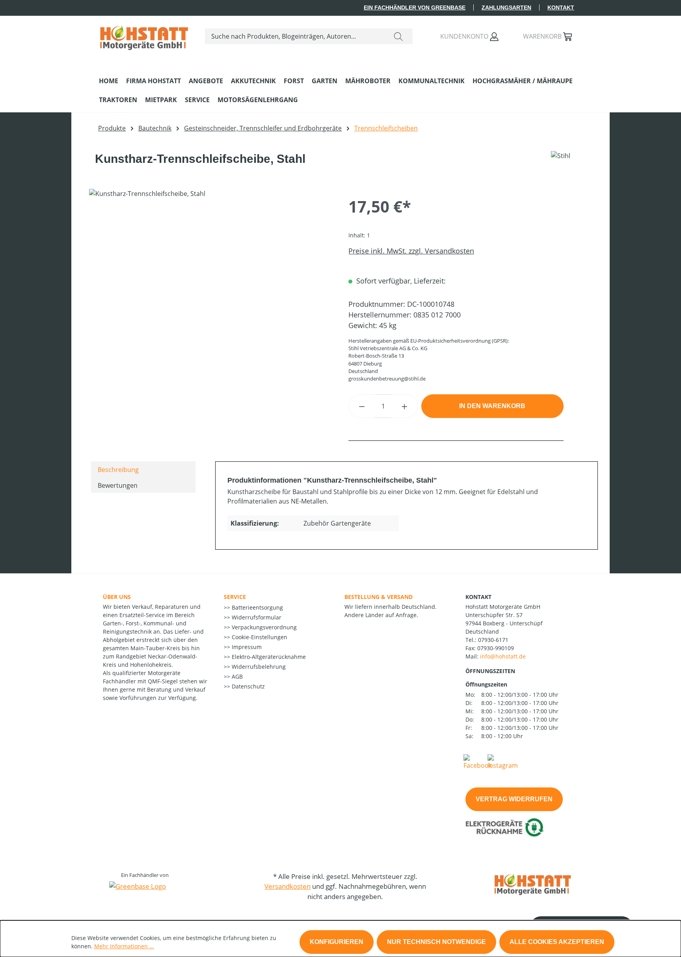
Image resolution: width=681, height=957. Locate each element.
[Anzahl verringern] (361, 406)
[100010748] (210, 273)
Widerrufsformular (255, 617)
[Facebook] (477, 761)
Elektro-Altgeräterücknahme (268, 656)
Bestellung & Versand (378, 597)
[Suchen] (398, 36)
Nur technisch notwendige (436, 941)
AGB (236, 676)
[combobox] (295, 36)
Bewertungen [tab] (118, 485)
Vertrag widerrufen (514, 799)
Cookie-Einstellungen (258, 637)
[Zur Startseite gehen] (144, 34)
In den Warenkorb (492, 406)
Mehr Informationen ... (124, 946)
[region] (210, 273)
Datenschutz (247, 686)
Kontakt (560, 7)
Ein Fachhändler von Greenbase (414, 7)
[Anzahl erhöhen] (404, 406)
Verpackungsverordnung (263, 627)
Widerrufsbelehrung (258, 666)
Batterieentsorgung (256, 607)
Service (235, 597)
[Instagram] (502, 761)
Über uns (117, 597)
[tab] (143, 469)
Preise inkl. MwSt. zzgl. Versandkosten (411, 251)
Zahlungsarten (506, 7)
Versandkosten (287, 886)
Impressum (246, 647)
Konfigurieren (336, 941)
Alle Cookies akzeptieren (557, 941)
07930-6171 (493, 640)
